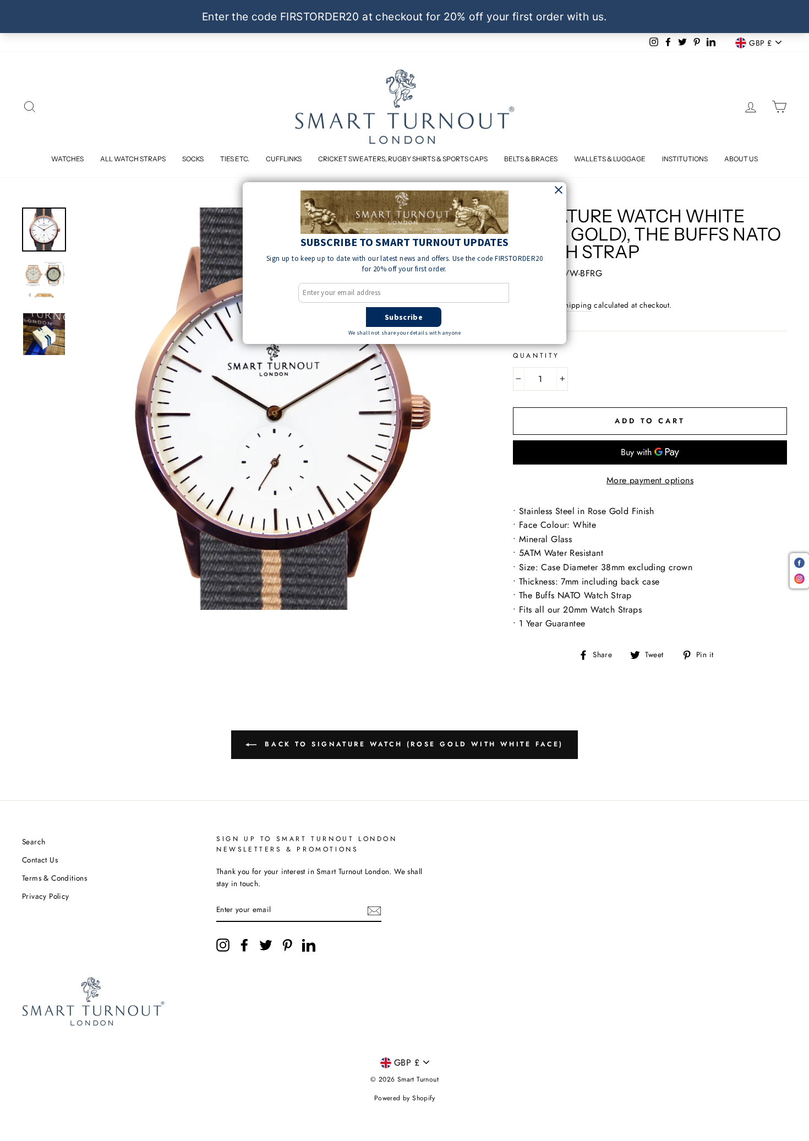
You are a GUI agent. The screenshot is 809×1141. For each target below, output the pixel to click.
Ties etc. (234, 159)
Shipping (576, 304)
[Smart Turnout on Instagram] (222, 945)
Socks (193, 159)
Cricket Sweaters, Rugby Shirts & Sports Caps (403, 159)
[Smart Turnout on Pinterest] (287, 945)
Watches (67, 159)
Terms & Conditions (54, 877)
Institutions (685, 159)
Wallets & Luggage (610, 159)
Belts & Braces (530, 159)
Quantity (536, 356)
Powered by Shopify (404, 1098)
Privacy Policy (45, 896)
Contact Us (40, 859)
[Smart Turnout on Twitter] (265, 945)
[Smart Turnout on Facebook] (244, 945)
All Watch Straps (133, 159)
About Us (741, 159)
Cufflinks (284, 159)
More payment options (649, 480)
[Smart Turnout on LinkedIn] (308, 945)
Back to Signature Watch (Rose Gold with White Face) (412, 744)
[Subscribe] (374, 910)
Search (33, 841)
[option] (275, 409)
